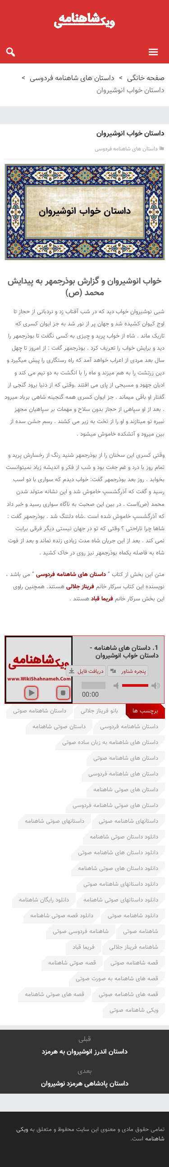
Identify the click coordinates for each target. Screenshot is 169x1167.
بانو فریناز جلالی (99, 711)
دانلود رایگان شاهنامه (44, 900)
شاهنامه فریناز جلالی (133, 947)
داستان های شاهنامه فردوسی (72, 78)
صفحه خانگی (145, 78)
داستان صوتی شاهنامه (59, 726)
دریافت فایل (91, 671)
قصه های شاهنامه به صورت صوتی (117, 978)
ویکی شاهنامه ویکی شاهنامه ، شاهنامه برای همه (84, 20)
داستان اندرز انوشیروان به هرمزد (85, 1052)
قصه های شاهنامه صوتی (128, 994)
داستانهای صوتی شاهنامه (54, 821)
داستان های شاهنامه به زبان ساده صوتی (110, 742)
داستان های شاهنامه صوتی (125, 758)
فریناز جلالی (80, 586)
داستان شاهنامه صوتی (39, 711)
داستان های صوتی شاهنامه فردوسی (115, 805)
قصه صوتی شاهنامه (72, 963)
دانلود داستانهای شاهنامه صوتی (120, 884)
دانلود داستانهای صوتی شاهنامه (120, 900)
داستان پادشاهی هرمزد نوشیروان (84, 1084)
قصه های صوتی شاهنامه (54, 994)
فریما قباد (102, 599)
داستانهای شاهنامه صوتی (128, 821)
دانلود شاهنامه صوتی (133, 915)
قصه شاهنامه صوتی (134, 963)
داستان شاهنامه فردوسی (129, 726)
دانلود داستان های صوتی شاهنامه (118, 868)
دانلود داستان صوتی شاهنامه (124, 837)
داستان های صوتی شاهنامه (125, 789)
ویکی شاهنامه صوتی (134, 1010)
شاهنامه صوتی (140, 931)
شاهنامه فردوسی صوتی (81, 931)
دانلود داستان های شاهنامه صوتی (118, 852)
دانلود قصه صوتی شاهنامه (61, 915)
